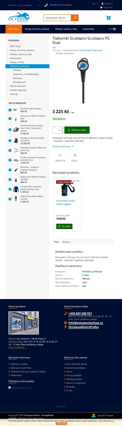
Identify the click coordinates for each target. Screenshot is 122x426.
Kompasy (17, 78)
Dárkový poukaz (74, 379)
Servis (69, 371)
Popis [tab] (56, 241)
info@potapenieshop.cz (85, 323)
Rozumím (61, 424)
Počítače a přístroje (19, 66)
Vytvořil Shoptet (105, 415)
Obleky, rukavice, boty (21, 54)
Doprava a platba (19, 364)
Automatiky (15, 58)
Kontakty (12, 5)
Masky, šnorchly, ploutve (22, 50)
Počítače (17, 70)
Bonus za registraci (76, 382)
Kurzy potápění (25, 5)
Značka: (64, 53)
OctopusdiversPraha (83, 327)
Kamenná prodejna (76, 367)
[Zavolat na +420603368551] (59, 5)
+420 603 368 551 (80, 313)
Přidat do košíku (79, 130)
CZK (94, 3)
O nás (69, 390)
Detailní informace (61, 146)
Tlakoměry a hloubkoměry (26, 74)
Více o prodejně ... (17, 347)
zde (112, 421)
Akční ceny (15, 46)
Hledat (75, 17)
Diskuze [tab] (66, 241)
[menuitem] (14, 29)
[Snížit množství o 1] (62, 131)
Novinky (14, 94)
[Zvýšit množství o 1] (62, 128)
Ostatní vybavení (18, 90)
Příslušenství (19, 82)
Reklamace (16, 375)
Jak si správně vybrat (76, 364)
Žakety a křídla (17, 62)
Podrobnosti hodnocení (91, 50)
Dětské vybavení (18, 86)
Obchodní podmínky (21, 367)
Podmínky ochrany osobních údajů (28, 371)
